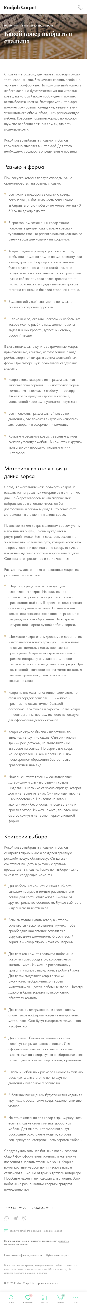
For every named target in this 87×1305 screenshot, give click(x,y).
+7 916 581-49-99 (15, 1208)
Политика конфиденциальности (23, 1255)
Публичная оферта (57, 1255)
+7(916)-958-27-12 (41, 1208)
